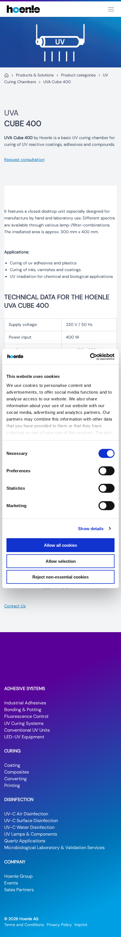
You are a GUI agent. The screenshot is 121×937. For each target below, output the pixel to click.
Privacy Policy (59, 924)
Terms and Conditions (24, 924)
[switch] (106, 470)
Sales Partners (19, 890)
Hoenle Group (18, 876)
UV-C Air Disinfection (26, 814)
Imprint (81, 924)
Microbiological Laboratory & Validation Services (54, 847)
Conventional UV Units (27, 730)
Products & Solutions (35, 75)
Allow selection (61, 561)
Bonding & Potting (22, 710)
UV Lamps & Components (30, 834)
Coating (12, 765)
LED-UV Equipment (24, 737)
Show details (91, 528)
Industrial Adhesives (25, 703)
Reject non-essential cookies (60, 577)
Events (11, 883)
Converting (15, 779)
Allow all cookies (60, 545)
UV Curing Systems (24, 723)
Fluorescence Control (26, 716)
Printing (12, 785)
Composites (16, 772)
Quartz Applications (24, 841)
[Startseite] (6, 75)
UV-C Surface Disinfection (31, 820)
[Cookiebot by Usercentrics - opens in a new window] (90, 356)
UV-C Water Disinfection (29, 827)
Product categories (78, 75)
